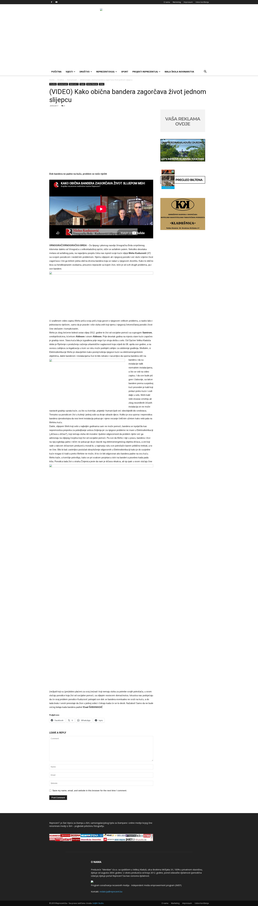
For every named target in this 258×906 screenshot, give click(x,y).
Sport (124, 71)
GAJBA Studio (98, 903)
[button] (205, 71)
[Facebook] (51, 2)
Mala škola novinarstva (179, 71)
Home (51, 80)
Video (101, 84)
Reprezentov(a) (105, 71)
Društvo (85, 71)
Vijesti (69, 71)
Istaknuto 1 (74, 84)
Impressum (188, 2)
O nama (167, 2)
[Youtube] (56, 2)
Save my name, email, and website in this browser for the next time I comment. (89, 790)
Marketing (177, 2)
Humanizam (72, 80)
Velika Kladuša (92, 84)
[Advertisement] (129, 46)
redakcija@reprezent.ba (111, 891)
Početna (56, 71)
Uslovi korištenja (202, 2)
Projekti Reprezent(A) (145, 71)
